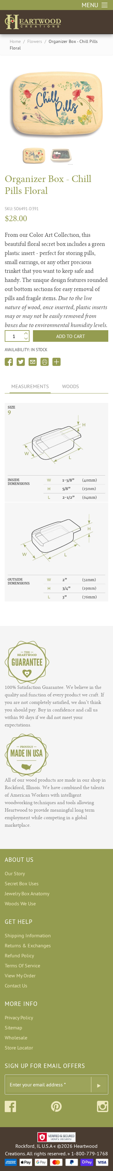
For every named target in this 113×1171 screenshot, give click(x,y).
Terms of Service (22, 965)
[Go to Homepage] (33, 21)
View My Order (20, 975)
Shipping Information (28, 935)
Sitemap (13, 1027)
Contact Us (16, 985)
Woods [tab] (70, 386)
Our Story (15, 873)
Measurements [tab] (30, 386)
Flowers (34, 41)
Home (15, 41)
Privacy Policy (19, 1017)
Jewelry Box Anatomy (27, 893)
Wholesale (16, 1037)
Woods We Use (20, 903)
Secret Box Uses (22, 883)
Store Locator (19, 1047)
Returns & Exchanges (28, 945)
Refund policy (19, 955)
